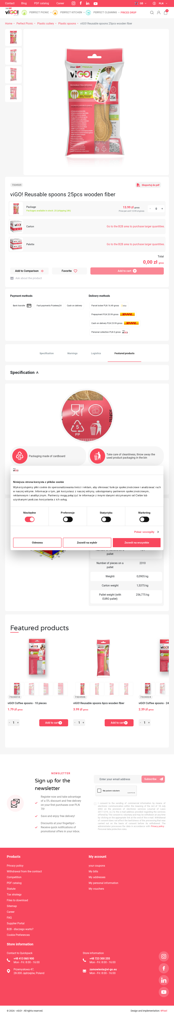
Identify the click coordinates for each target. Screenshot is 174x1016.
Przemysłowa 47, (24, 969)
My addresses (97, 877)
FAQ (9, 917)
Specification (47, 353)
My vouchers (96, 888)
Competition (14, 877)
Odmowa (37, 542)
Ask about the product (28, 278)
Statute (11, 888)
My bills (93, 871)
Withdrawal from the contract (24, 871)
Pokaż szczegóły (144, 531)
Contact (9, 3)
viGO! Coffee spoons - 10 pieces (27, 703)
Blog (24, 3)
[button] (164, 11)
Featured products (124, 353)
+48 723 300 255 (100, 958)
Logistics (96, 353)
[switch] (68, 519)
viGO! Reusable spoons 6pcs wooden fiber (98, 703)
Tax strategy (14, 894)
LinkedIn (87, 3)
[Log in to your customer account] (158, 12)
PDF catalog (41, 3)
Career (60, 3)
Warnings (72, 353)
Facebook (80, 3)
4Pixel (163, 1010)
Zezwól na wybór (87, 542)
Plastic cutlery (45, 23)
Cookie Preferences (18, 935)
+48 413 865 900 (24, 958)
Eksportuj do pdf (150, 185)
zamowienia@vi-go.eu (103, 969)
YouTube (96, 4)
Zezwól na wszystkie (137, 542)
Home (8, 23)
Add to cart (124, 271)
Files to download (17, 900)
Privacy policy (157, 826)
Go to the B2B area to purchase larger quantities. (136, 226)
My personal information (103, 883)
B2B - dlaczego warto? (20, 929)
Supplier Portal (15, 923)
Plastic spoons (67, 23)
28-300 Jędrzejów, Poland (29, 973)
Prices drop (128, 12)
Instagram (73, 3)
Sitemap (12, 906)
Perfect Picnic (24, 23)
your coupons (97, 865)
